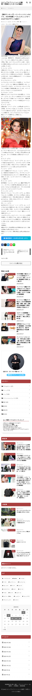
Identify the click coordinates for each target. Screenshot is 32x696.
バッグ (6, 394)
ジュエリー (17, 596)
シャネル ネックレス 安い (11, 425)
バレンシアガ (26, 596)
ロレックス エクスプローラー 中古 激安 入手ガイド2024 (24, 511)
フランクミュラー (7, 599)
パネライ (17, 599)
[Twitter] (5, 245)
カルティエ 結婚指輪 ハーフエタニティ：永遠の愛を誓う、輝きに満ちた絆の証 (23, 315)
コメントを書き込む (16, 263)
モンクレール (22, 582)
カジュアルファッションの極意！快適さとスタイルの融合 (12, 3)
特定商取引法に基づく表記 (11, 684)
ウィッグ (6, 390)
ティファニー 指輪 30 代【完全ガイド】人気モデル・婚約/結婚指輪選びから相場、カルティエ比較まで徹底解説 (24, 290)
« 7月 (4, 629)
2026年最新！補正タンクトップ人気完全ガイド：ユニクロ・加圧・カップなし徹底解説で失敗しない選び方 (24, 277)
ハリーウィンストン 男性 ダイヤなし (23, 532)
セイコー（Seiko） (7, 596)
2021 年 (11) (7, 665)
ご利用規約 (15, 685)
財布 (5, 410)
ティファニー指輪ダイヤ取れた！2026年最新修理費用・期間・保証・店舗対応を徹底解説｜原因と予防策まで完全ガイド (24, 303)
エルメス (20, 585)
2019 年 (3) (6, 674)
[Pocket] (11, 245)
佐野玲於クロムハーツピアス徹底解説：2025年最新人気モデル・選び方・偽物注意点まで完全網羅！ (24, 327)
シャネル (22, 578)
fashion (15, 578)
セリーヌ (21, 589)
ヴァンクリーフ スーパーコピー (13, 428)
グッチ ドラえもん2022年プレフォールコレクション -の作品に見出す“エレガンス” (23, 554)
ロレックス (5, 585)
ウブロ (4, 592)
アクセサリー (24, 21)
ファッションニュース (10, 398)
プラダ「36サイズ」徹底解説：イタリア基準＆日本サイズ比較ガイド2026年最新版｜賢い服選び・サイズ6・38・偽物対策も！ (24, 494)
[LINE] (14, 245)
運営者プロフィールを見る (16, 375)
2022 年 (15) (7, 661)
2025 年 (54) (7, 647)
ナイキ (4, 582)
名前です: (5, 371)
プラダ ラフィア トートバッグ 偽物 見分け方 (23, 522)
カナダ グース (6, 589)
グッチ (13, 585)
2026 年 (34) (7, 642)
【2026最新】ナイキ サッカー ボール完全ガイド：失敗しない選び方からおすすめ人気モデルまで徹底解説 (24, 458)
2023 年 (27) (7, 656)
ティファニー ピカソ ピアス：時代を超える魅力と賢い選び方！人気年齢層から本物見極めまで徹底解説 (23, 340)
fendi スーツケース (21, 542)
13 (16, 618)
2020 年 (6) (6, 670)
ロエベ (14, 589)
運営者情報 (22, 685)
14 (19, 618)
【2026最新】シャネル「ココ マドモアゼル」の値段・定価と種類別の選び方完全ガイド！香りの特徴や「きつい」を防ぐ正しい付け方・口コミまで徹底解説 (24, 481)
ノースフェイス (6, 578)
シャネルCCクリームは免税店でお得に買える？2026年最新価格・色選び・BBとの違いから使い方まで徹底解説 (24, 447)
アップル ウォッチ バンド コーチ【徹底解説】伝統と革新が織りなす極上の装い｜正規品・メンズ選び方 (24, 469)
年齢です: (17, 371)
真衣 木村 (11, 21)
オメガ (11, 592)
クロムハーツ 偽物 (9, 424)
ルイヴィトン (13, 582)
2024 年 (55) (7, 651)
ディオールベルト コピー (11, 426)
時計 (5, 402)
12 (12, 618)
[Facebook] (2, 245)
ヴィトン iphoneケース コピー (12, 423)
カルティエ (18, 592)
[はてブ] (8, 245)
